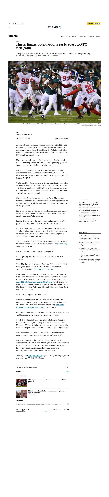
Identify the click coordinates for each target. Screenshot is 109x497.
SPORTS (18, 41)
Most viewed (83, 232)
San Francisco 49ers (21, 404)
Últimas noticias (84, 200)
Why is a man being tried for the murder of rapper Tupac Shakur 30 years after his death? (89, 204)
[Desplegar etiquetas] (68, 404)
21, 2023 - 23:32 (27, 134)
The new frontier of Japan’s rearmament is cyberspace (88, 220)
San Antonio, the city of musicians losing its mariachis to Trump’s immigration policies (88, 210)
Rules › (67, 371)
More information (20, 411)
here (46, 411)
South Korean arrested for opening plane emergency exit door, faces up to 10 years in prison (90, 255)
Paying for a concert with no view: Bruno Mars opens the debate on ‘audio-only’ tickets (90, 250)
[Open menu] (9, 27)
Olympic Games (64, 36)
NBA (69, 36)
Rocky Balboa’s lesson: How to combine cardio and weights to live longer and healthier (90, 261)
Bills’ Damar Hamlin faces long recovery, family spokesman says (46, 392)
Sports (13, 35)
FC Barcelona (90, 36)
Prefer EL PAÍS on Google (62, 138)
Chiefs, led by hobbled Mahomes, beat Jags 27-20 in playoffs (47, 380)
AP (17, 132)
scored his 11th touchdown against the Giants (34, 282)
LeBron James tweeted (44, 269)
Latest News (97, 36)
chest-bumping (61, 244)
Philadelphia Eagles (49, 404)
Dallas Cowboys (31, 404)
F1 (78, 36)
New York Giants (40, 404)
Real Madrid (83, 36)
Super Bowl (74, 36)
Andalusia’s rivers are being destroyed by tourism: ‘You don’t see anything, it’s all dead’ (90, 244)
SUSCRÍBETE (90, 23)
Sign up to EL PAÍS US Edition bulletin (28, 367)
